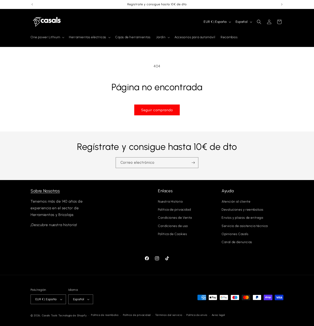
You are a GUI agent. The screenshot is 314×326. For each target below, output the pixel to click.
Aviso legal (218, 315)
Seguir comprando (157, 110)
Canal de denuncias (237, 242)
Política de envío (196, 315)
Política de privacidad (174, 210)
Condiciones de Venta (175, 218)
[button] (47, 37)
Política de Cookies (172, 234)
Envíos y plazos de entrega (242, 218)
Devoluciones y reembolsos (242, 210)
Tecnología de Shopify (72, 315)
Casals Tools (49, 315)
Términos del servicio (168, 315)
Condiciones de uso (173, 226)
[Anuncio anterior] (32, 4)
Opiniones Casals (235, 234)
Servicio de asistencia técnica (245, 226)
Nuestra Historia (170, 202)
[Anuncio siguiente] (282, 4)
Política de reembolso (105, 315)
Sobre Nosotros (45, 190)
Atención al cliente (236, 202)
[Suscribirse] (193, 162)
